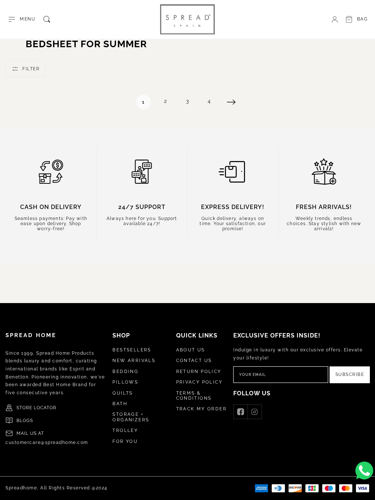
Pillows (125, 382)
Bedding (125, 371)
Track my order (201, 408)
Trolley (125, 430)
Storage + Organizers (130, 417)
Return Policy (199, 371)
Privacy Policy (199, 382)
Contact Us (194, 360)
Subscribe (349, 374)
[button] (21, 19)
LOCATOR (45, 407)
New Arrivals (133, 360)
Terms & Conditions (194, 396)
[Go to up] (365, 490)
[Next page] (231, 102)
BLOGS (24, 420)
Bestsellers (131, 349)
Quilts (122, 393)
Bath (119, 403)
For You (125, 441)
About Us (190, 349)
